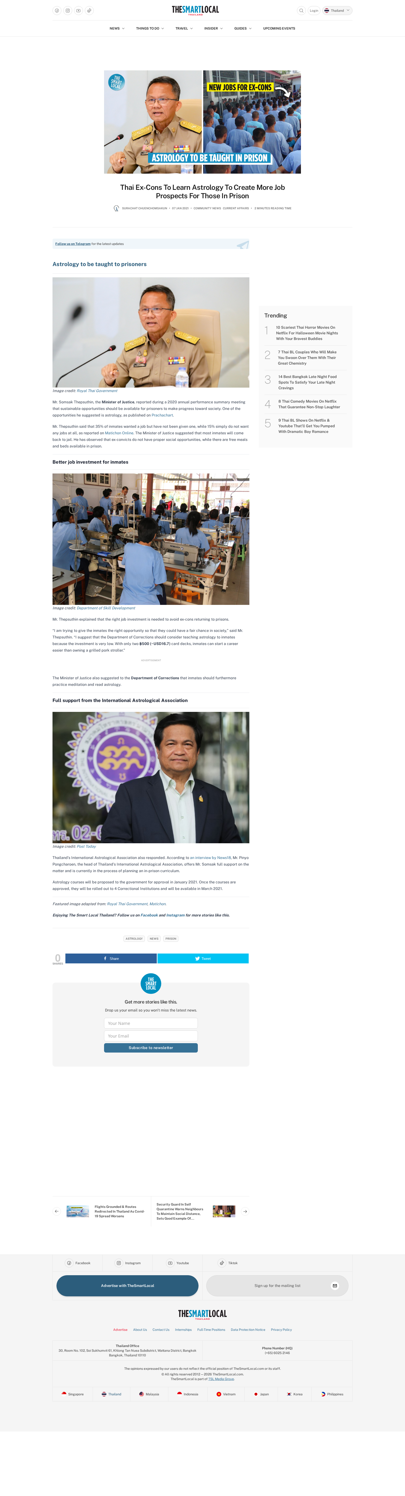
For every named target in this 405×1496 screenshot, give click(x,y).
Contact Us (161, 1330)
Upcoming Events (279, 28)
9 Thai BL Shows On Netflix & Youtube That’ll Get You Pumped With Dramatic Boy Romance (306, 426)
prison (170, 938)
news (154, 938)
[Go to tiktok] (89, 10)
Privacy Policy (281, 1330)
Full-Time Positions (211, 1330)
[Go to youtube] (78, 10)
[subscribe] (335, 1286)
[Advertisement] (150, 1135)
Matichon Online (119, 433)
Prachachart (162, 415)
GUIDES (240, 28)
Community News (207, 208)
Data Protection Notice (248, 1330)
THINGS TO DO (147, 28)
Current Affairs (236, 208)
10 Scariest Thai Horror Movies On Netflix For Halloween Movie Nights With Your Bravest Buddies (307, 333)
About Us (140, 1330)
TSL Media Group (221, 1379)
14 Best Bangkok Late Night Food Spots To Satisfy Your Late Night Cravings (307, 382)
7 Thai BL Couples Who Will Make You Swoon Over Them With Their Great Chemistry (307, 358)
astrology (134, 938)
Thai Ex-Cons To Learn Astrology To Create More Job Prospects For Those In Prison (202, 191)
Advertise (120, 1330)
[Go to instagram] (67, 10)
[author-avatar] (116, 210)
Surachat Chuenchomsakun (144, 208)
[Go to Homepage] (195, 10)
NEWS (115, 28)
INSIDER (211, 28)
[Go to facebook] (56, 10)
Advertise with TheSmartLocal (127, 1285)
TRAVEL (182, 28)
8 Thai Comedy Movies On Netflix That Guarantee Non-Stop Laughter (309, 404)
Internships (183, 1330)
